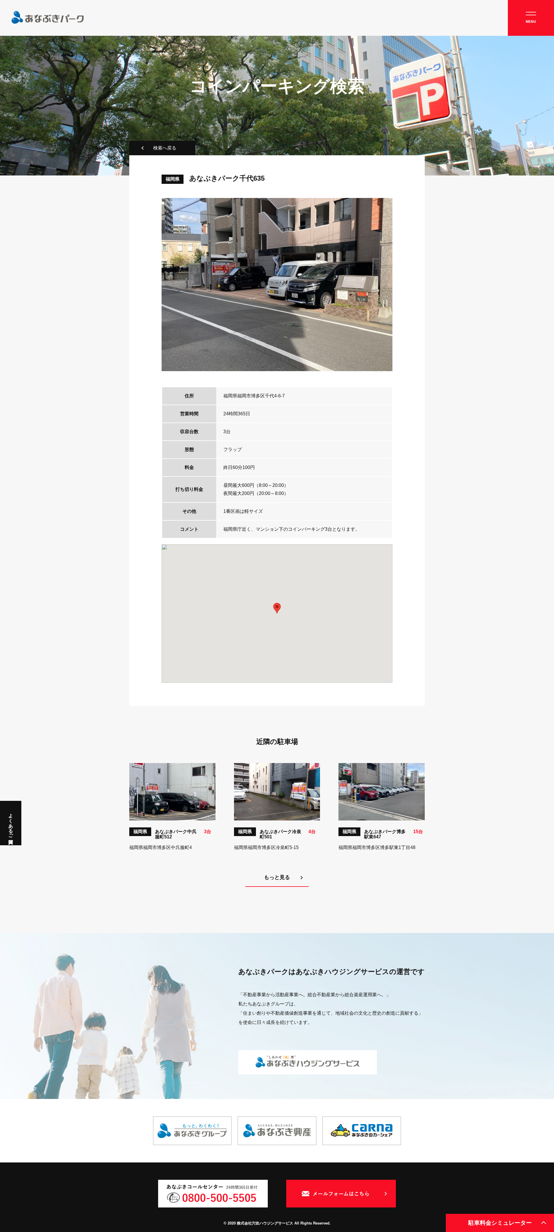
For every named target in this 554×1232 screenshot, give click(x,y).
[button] (277, 608)
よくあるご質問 (10, 823)
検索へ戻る (164, 147)
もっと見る (277, 877)
